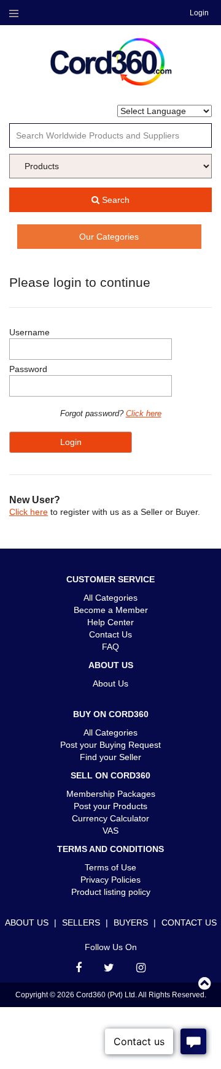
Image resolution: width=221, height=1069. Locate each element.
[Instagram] (140, 968)
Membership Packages (110, 794)
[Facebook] (78, 968)
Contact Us (110, 634)
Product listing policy (110, 892)
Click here (143, 413)
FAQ (110, 647)
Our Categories (109, 237)
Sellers (81, 922)
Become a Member (111, 610)
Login (199, 13)
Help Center (110, 622)
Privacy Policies (110, 879)
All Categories (110, 598)
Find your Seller (110, 757)
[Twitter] (109, 968)
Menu (13, 13)
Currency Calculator (110, 818)
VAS (110, 830)
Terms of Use (110, 867)
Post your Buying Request (110, 745)
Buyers (131, 922)
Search (114, 200)
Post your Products (110, 806)
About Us (110, 683)
